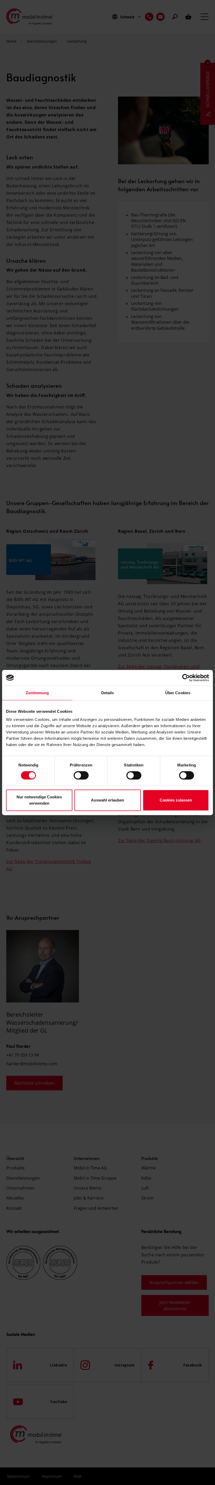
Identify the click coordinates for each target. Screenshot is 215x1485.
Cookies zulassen (176, 800)
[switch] (81, 775)
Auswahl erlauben (107, 800)
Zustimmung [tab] (37, 693)
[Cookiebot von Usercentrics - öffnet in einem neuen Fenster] (186, 678)
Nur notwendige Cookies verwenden (39, 800)
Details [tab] (107, 693)
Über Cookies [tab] (177, 693)
